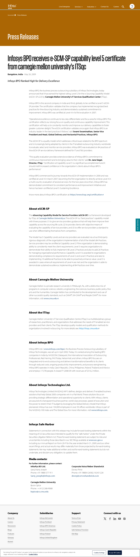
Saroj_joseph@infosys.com (43, 475)
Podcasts (11, 534)
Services (78, 7)
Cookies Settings (99, 552)
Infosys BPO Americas (47, 526)
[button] (123, 6)
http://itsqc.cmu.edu (88, 328)
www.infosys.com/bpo (54, 349)
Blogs (10, 530)
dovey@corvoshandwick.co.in (85, 475)
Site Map (75, 534)
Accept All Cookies (115, 552)
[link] (105, 518)
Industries (90, 7)
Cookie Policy (77, 526)
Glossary (11, 537)
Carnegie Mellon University (51, 218)
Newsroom (12, 526)
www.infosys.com (99, 410)
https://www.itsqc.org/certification (86, 194)
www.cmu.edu (50, 298)
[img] (12, 6)
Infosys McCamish (46, 518)
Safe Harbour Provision (80, 530)
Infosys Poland (45, 534)
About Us (11, 518)
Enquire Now (138, 225)
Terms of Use (76, 518)
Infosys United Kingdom (48, 537)
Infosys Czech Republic (48, 530)
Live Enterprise (64, 6)
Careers (116, 6)
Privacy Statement (78, 522)
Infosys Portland (46, 522)
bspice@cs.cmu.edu (39, 491)
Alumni (10, 541)
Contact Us (104, 6)
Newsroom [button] (11, 15)
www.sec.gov (95, 440)
